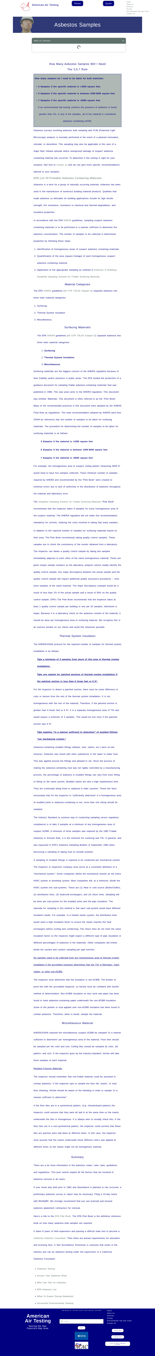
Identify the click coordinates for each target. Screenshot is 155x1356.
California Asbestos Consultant (50, 1238)
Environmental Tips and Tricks (138, 11)
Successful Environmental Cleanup (55, 1303)
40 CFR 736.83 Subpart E (78, 291)
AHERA (67, 220)
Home (129, 2)
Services (130, 6)
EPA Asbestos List (46, 1289)
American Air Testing (38, 1318)
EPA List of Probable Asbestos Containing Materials (68, 178)
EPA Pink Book (63, 1216)
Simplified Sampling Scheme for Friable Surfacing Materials (69, 502)
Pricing (129, 9)
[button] (123, 41)
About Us (130, 4)
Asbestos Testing (46, 1269)
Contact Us (131, 13)
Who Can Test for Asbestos (51, 1282)
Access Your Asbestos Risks (52, 1275)
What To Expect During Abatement (55, 1296)
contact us (62, 165)
